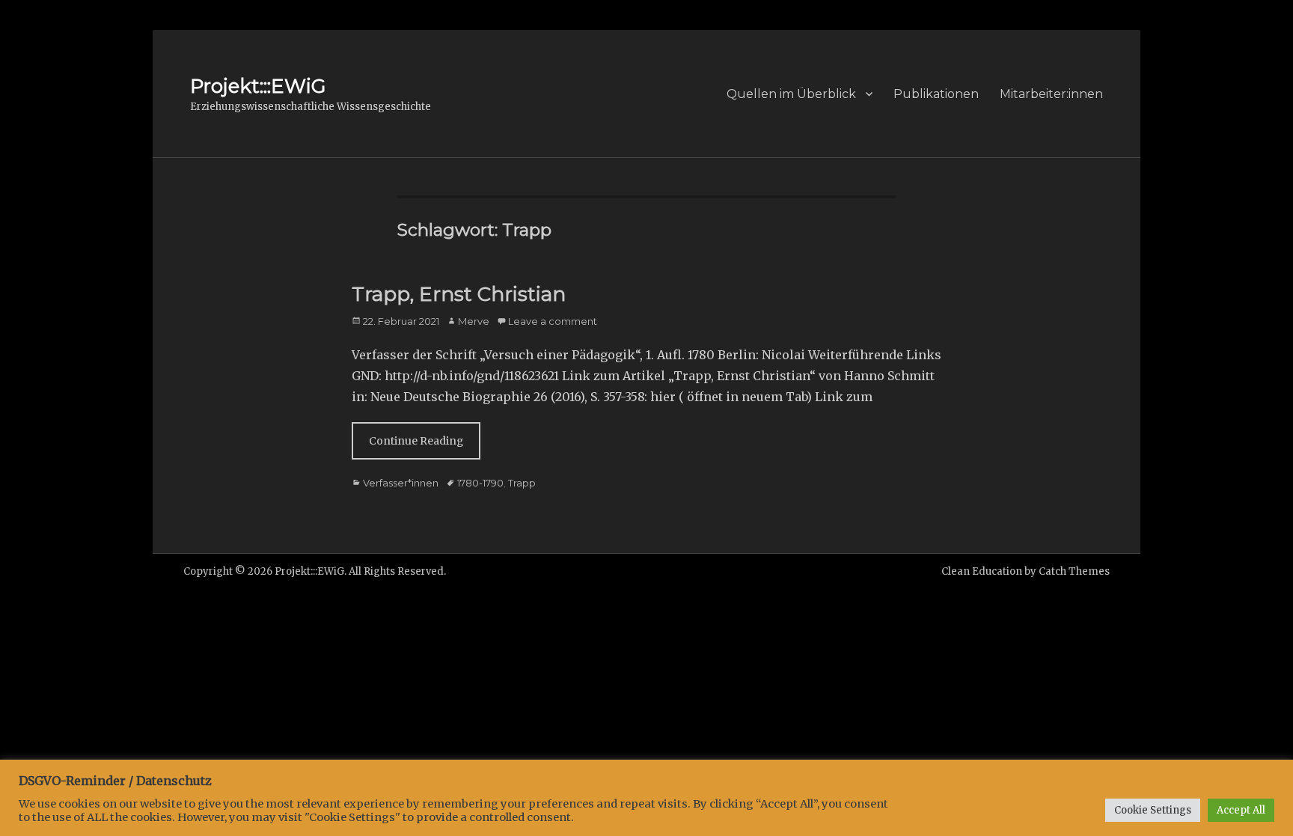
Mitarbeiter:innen (1051, 94)
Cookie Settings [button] (1152, 810)
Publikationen (936, 94)
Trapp (522, 483)
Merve (473, 321)
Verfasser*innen (400, 483)
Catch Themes (1074, 571)
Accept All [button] (1241, 810)
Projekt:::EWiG (257, 86)
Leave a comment (552, 321)
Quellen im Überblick (791, 94)
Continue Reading (416, 441)
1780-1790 (480, 483)
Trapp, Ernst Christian (459, 294)
